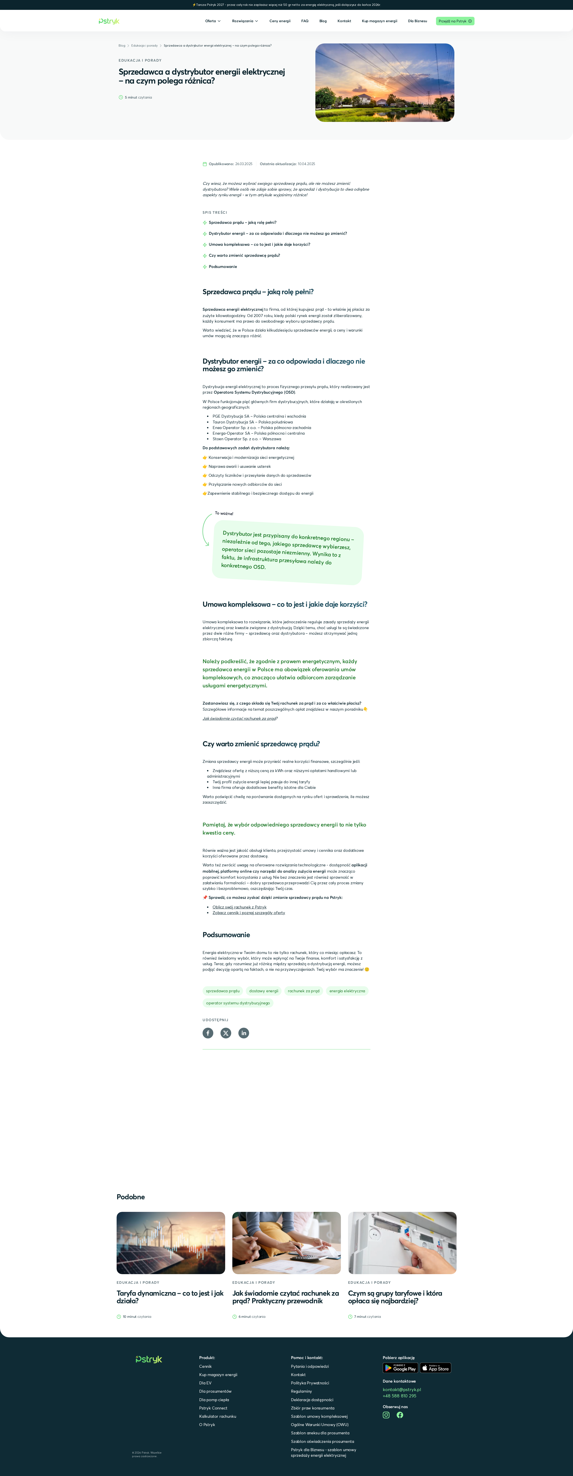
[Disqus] (286, 1116)
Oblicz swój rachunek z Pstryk (240, 907)
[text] (122, 45)
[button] (213, 21)
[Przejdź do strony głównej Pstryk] (109, 21)
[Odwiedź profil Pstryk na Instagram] (386, 1415)
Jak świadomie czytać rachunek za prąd (239, 718)
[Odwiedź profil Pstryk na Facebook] (400, 1415)
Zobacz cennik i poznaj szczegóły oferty (249, 912)
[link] (171, 1265)
